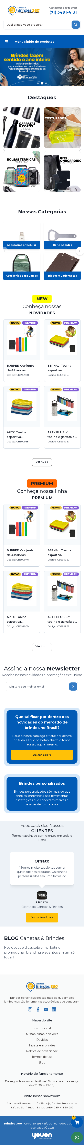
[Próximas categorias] (80, 251)
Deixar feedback (42, 917)
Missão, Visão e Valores (42, 1034)
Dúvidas (42, 1040)
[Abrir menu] (6, 42)
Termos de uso (42, 1057)
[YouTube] (46, 1009)
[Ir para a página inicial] (42, 987)
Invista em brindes (42, 1045)
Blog (42, 1062)
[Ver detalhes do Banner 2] (42, 67)
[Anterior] (4, 150)
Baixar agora (42, 754)
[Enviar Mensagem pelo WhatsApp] (77, 1137)
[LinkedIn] (54, 1009)
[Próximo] (80, 150)
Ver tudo (42, 461)
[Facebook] (38, 1009)
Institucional (42, 1028)
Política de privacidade (42, 1051)
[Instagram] (30, 1009)
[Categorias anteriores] (4, 251)
